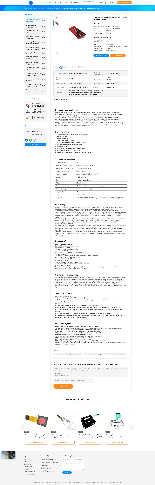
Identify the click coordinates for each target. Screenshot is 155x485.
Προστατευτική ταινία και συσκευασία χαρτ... (35, 91)
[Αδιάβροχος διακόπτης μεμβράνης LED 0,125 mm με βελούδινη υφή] (76, 31)
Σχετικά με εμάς (28, 466)
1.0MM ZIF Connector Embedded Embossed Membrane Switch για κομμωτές (117, 437)
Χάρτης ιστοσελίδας (30, 471)
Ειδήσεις (26, 469)
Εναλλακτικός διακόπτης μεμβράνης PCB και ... (35, 85)
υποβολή (63, 386)
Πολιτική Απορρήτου (30, 474)
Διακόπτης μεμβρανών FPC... (35, 31)
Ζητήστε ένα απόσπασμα (125, 2)
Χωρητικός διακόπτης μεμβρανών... (35, 79)
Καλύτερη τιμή (101, 55)
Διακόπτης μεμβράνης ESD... (35, 68)
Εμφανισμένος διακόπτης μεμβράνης (115, 354)
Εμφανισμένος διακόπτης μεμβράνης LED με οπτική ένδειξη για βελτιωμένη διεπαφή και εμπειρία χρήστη (38, 117)
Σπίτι (25, 459)
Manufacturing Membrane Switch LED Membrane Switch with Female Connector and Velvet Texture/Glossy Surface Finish (38, 105)
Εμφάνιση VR (27, 464)
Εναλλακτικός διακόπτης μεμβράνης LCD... (35, 74)
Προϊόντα (26, 461)
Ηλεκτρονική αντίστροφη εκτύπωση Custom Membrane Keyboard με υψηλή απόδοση (89, 437)
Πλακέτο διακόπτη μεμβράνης (93, 354)
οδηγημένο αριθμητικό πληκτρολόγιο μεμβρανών (68, 354)
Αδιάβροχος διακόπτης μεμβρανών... (35, 37)
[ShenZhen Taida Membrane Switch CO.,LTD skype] (34, 139)
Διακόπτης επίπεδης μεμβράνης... (35, 63)
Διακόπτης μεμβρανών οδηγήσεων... (35, 20)
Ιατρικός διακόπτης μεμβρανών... (35, 57)
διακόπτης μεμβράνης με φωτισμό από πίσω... (35, 48)
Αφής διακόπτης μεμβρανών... (35, 26)
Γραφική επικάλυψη (35, 53)
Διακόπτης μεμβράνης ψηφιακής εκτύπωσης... (35, 42)
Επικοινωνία (35, 144)
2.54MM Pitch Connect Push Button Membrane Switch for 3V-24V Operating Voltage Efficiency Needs (39, 111)
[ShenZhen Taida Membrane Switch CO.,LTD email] (26, 139)
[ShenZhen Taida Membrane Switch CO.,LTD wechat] (30, 139)
